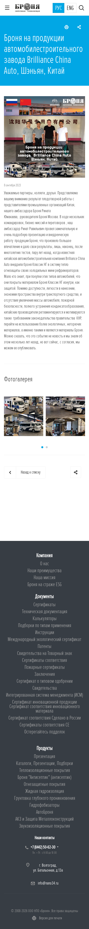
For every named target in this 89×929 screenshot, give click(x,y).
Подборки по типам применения (44, 625)
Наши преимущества (44, 570)
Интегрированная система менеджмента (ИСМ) (44, 695)
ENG (70, 8)
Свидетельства (44, 688)
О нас (44, 564)
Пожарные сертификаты (44, 667)
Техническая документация (44, 611)
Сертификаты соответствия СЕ (44, 725)
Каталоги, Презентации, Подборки (44, 763)
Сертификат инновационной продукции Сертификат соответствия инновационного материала (44, 706)
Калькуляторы (45, 618)
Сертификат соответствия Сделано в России (44, 718)
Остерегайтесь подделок (44, 732)
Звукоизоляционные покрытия (44, 826)
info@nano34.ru (48, 883)
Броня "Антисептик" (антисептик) (44, 777)
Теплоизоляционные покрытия (44, 770)
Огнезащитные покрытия (44, 784)
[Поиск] (81, 8)
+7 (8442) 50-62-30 (43, 847)
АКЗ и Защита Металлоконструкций (44, 819)
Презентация (44, 756)
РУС (58, 8)
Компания (44, 555)
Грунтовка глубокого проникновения (44, 798)
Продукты (45, 748)
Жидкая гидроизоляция (44, 791)
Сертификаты (44, 605)
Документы (44, 596)
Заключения (44, 674)
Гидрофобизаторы (44, 805)
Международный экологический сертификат (44, 639)
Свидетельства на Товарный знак (44, 653)
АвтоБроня (44, 812)
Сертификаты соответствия (44, 660)
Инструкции (44, 632)
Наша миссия (44, 577)
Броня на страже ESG (44, 584)
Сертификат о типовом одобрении (45, 681)
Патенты (44, 646)
